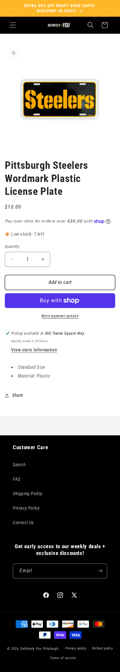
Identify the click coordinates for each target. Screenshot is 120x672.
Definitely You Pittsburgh (39, 649)
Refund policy (102, 648)
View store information (34, 349)
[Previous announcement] (12, 8)
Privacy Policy (26, 508)
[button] (13, 25)
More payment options (60, 316)
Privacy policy (75, 648)
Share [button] (17, 395)
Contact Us (23, 522)
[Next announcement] (108, 8)
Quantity (12, 246)
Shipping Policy (28, 493)
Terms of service (63, 658)
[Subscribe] (100, 570)
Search (19, 464)
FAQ (16, 479)
